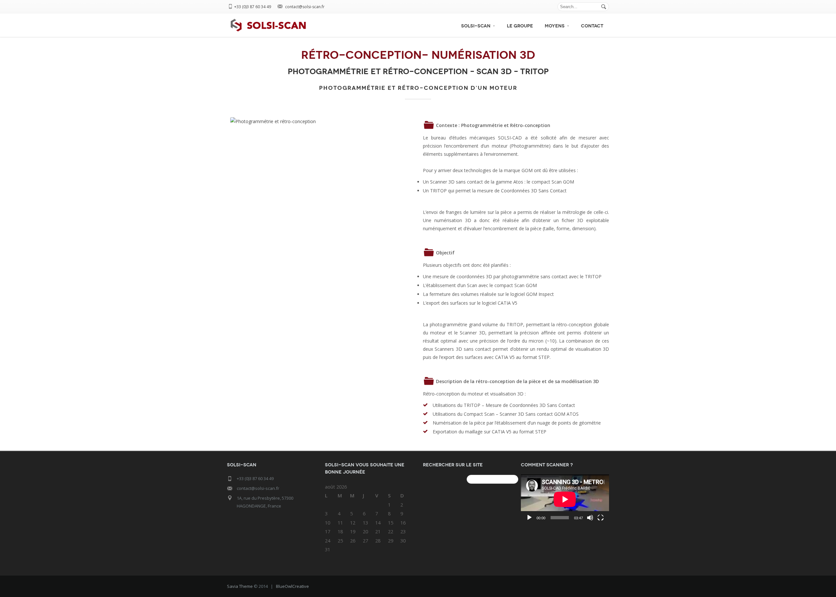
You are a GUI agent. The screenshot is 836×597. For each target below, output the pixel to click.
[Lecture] (529, 517)
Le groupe (520, 26)
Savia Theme (240, 586)
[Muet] (590, 517)
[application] (565, 499)
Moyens (555, 26)
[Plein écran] (600, 517)
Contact (592, 26)
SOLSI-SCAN (475, 26)
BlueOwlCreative (292, 586)
